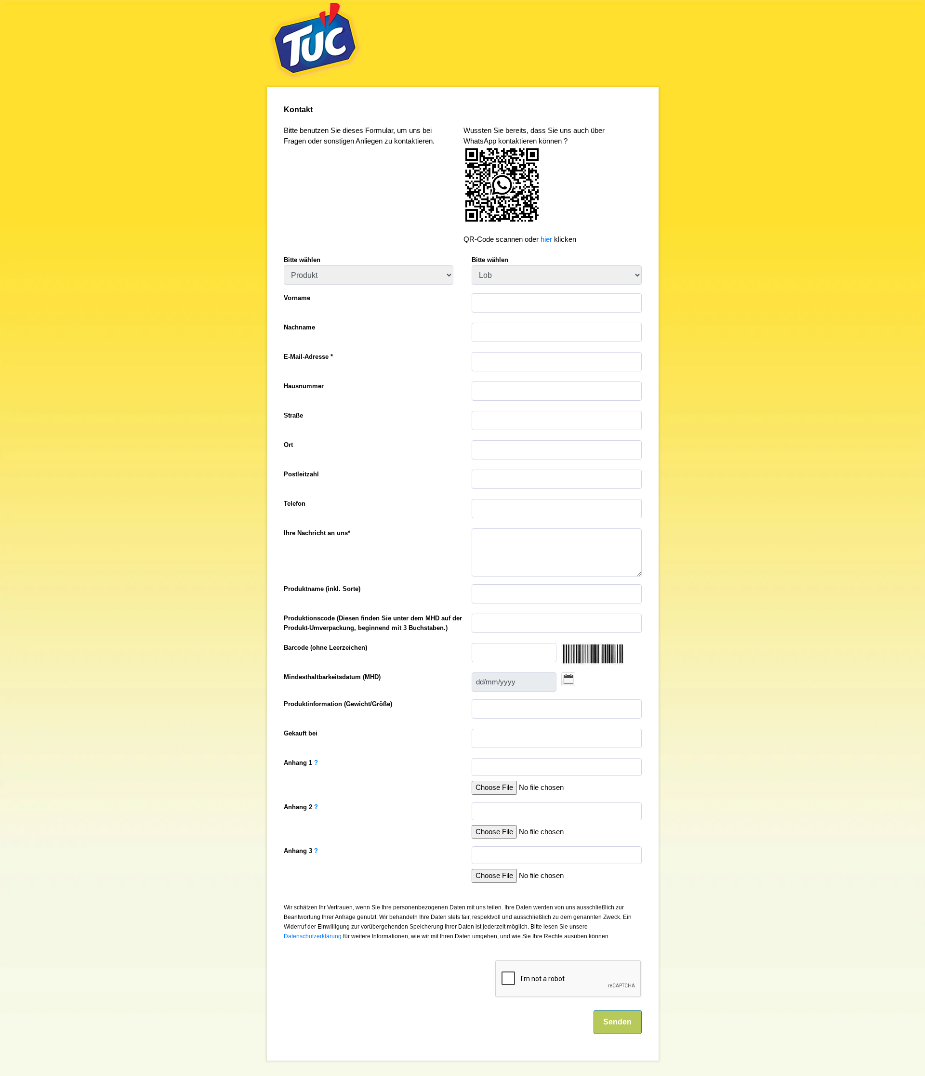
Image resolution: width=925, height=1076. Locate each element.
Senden (617, 1022)
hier (546, 239)
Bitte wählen (302, 259)
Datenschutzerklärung (313, 936)
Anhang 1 (301, 762)
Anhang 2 (301, 807)
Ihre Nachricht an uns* (317, 533)
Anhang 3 (301, 850)
